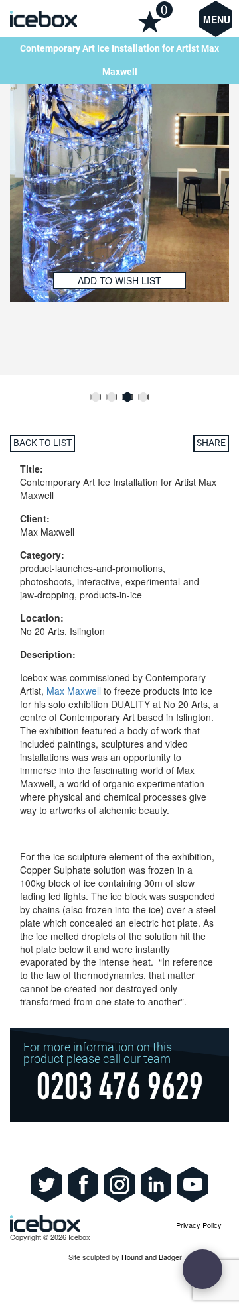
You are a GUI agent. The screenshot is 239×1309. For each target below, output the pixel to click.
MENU (216, 19)
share (211, 442)
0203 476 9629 (120, 1090)
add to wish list (119, 280)
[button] (95, 397)
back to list (42, 442)
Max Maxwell (73, 690)
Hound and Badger (151, 1256)
